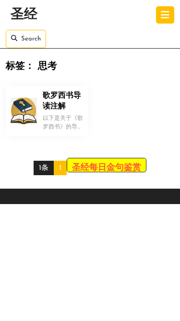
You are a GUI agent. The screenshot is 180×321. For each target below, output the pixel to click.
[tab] (165, 15)
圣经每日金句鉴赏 (106, 168)
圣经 (24, 15)
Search (31, 39)
